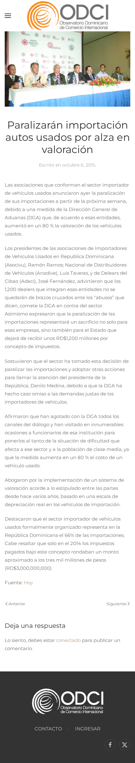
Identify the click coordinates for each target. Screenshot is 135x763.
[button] (8, 15)
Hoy (28, 582)
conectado (68, 640)
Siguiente (116, 603)
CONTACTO (48, 729)
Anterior (16, 603)
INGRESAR (87, 729)
